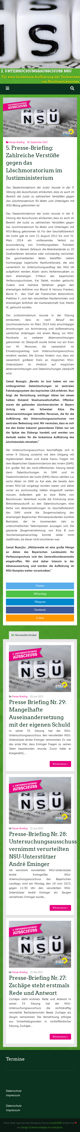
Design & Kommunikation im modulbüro (42, 1127)
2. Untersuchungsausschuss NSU (36, 71)
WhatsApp (40, 593)
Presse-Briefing (17, 142)
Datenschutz (14, 1091)
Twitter (40, 585)
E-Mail (40, 618)
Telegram (40, 601)
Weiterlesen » (60, 763)
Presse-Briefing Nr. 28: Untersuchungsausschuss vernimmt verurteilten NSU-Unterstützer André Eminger (43, 849)
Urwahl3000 (55, 1122)
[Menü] (7, 88)
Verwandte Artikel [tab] (25, 635)
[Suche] (72, 88)
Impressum (13, 1095)
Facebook (40, 609)
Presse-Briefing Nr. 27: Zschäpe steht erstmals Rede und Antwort (39, 985)
